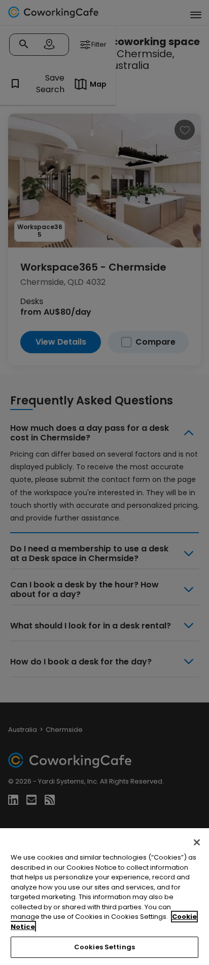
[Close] (197, 842)
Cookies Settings (104, 947)
